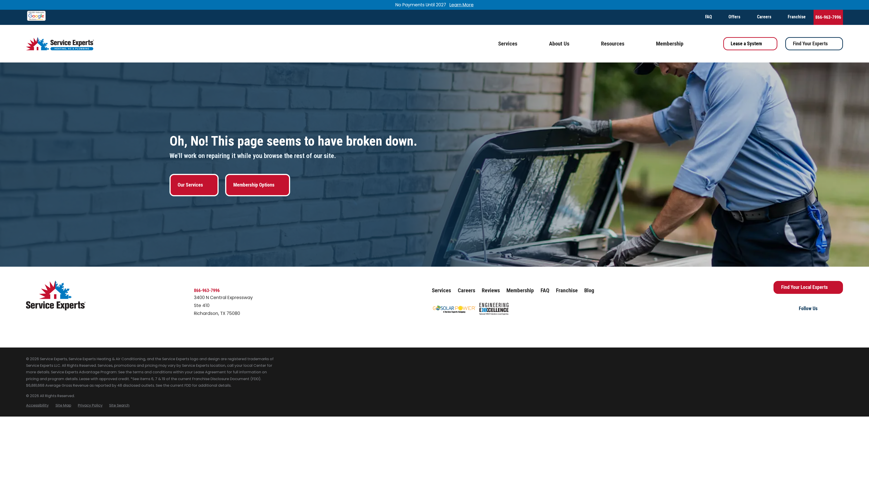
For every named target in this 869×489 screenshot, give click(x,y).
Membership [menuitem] (669, 43)
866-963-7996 (828, 17)
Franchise (797, 16)
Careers (764, 16)
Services (441, 290)
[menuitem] (37, 405)
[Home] (60, 43)
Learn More (461, 5)
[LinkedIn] (821, 321)
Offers (734, 16)
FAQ (708, 16)
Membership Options (254, 185)
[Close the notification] (843, 5)
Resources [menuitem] (612, 43)
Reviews (491, 290)
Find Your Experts (810, 43)
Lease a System (746, 43)
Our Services (190, 185)
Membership (520, 290)
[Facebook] (795, 321)
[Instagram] (808, 321)
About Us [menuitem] (559, 43)
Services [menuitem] (507, 43)
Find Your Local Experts (804, 287)
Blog (589, 290)
